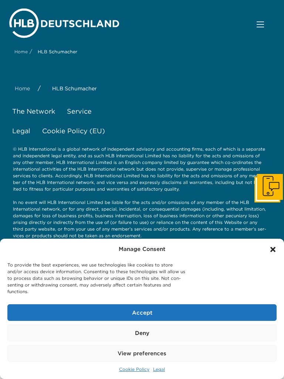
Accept (142, 312)
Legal (159, 369)
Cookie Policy (134, 369)
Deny (142, 333)
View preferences (142, 353)
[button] (273, 249)
